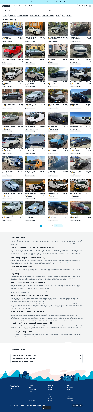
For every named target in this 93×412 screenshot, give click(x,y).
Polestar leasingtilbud (70, 400)
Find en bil (15, 5)
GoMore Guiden (32, 400)
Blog (30, 398)
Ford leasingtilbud (69, 396)
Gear (63, 15)
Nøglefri (5, 15)
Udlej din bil (80, 5)
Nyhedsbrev (31, 394)
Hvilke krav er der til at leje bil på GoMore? (24, 355)
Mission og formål (32, 389)
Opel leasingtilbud (69, 398)
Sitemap (34, 405)
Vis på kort (47, 407)
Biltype (58, 15)
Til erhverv (50, 391)
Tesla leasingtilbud (69, 394)
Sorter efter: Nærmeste (48, 15)
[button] (91, 1)
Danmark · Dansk (78, 405)
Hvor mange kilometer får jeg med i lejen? (24, 358)
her (58, 286)
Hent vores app (32, 393)
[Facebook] (11, 388)
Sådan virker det (23, 5)
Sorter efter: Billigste (35, 15)
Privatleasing (68, 389)
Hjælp (30, 387)
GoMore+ (37, 5)
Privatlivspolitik (28, 405)
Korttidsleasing (69, 391)
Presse (30, 391)
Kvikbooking (12, 15)
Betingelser (21, 405)
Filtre (70, 15)
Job (29, 396)
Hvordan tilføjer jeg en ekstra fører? (22, 361)
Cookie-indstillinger (41, 405)
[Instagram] (13, 388)
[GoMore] (6, 6)
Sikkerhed (50, 400)
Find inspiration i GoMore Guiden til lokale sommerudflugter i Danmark (46, 1)
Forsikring (50, 398)
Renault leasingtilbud (70, 393)
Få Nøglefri (30, 5)
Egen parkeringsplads (23, 15)
